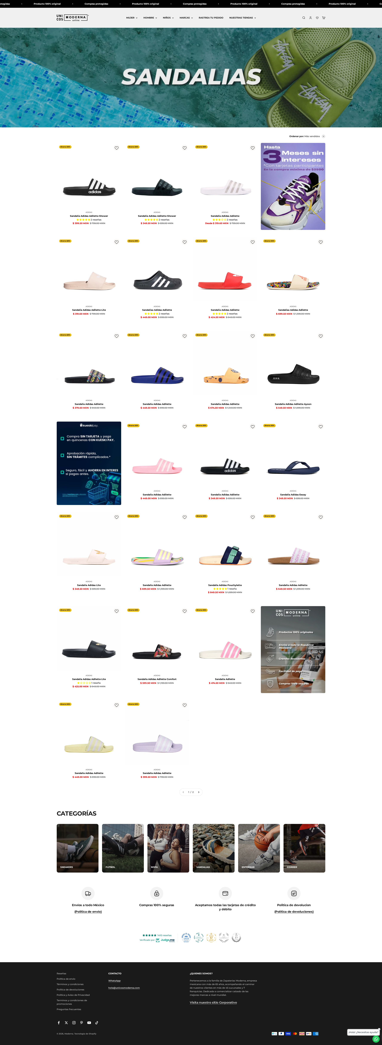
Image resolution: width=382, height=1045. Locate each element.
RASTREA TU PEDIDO (211, 17)
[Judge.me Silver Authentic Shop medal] (224, 937)
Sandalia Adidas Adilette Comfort (157, 679)
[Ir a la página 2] (198, 792)
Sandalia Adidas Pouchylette (225, 585)
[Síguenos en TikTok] (97, 1023)
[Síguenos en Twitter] (66, 1023)
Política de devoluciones (70, 989)
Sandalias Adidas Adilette (157, 310)
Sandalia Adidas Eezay (293, 494)
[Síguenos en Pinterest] (82, 1023)
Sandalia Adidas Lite (89, 585)
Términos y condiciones (70, 984)
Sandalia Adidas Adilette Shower (89, 216)
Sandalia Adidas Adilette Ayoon (293, 404)
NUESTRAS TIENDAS (241, 17)
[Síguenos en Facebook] (59, 1023)
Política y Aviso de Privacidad (73, 995)
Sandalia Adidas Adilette (225, 216)
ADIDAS (89, 212)
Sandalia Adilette (225, 679)
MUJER (130, 17)
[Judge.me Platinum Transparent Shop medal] (199, 937)
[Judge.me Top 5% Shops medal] (236, 937)
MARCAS (185, 17)
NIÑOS (167, 17)
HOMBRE (148, 17)
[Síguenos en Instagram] (74, 1023)
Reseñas (61, 973)
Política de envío (66, 978)
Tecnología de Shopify (85, 1033)
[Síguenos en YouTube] (89, 1023)
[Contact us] (376, 1039)
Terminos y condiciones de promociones (72, 1002)
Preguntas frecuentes (69, 1009)
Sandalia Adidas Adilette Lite (89, 310)
